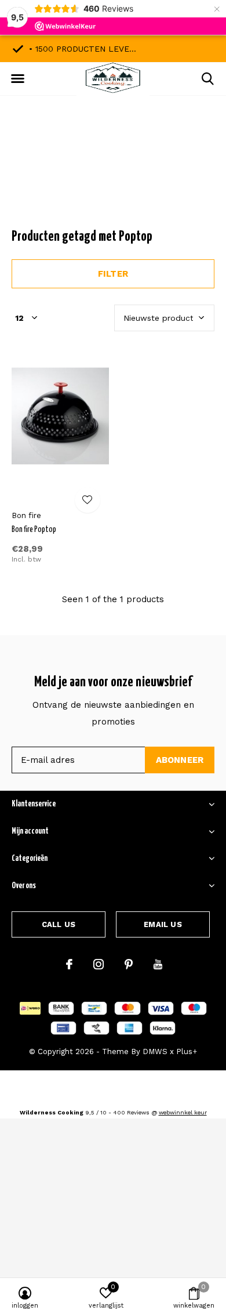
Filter (113, 274)
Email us (162, 924)
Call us (58, 924)
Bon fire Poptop (34, 530)
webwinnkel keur (183, 1112)
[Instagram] (98, 964)
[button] (17, 79)
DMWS (155, 1051)
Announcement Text (113, 173)
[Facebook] (69, 964)
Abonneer (180, 760)
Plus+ (186, 1051)
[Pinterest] (129, 964)
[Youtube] (158, 964)
